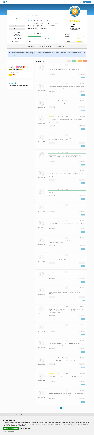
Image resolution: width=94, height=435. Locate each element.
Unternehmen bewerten (16, 25)
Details (66, 65)
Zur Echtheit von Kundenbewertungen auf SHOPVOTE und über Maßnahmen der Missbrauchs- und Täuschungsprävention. (43, 414)
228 (78, 408)
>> (83, 408)
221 (54, 408)
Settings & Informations (25, 428)
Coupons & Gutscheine (41, 46)
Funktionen (18, 2)
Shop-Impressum (49, 41)
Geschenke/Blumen (33, 17)
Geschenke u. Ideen (42, 17)
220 (51, 408)
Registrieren (87, 2)
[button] (30, 20)
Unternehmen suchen (27, 2)
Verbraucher (49, 2)
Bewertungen (31, 46)
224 (64, 408)
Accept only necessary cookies (11, 428)
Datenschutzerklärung (12, 431)
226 (71, 408)
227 (74, 408)
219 (47, 408)
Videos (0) (50, 46)
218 (44, 408)
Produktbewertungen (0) (60, 46)
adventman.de (48, 38)
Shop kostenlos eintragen (70, 2)
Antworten (83, 77)
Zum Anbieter (16, 28)
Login (80, 2)
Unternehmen (58, 2)
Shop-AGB (48, 40)
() (82, 74)
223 (61, 408)
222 (57, 408)
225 (67, 408)
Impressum (5, 431)
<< (38, 408)
